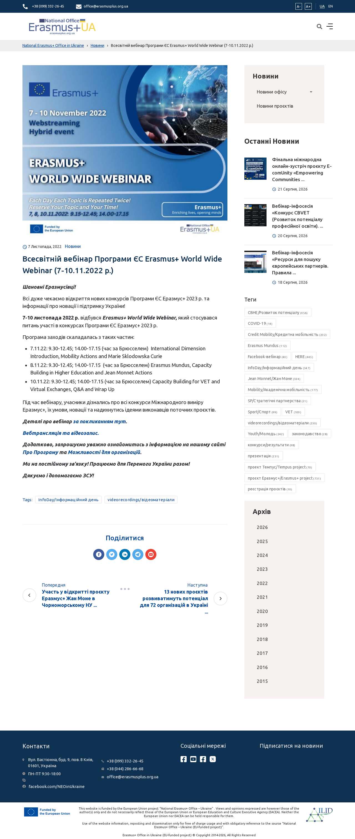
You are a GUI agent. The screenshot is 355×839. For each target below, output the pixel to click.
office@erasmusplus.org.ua (106, 6)
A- (299, 6)
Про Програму (40, 452)
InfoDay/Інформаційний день (68, 499)
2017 (262, 653)
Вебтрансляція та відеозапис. (60, 433)
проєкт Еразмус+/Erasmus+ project (284, 478)
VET (293, 412)
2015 (262, 681)
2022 (262, 583)
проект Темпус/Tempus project (280, 467)
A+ (308, 6)
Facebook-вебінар (267, 356)
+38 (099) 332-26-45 (48, 6)
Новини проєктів (275, 105)
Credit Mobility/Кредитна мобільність (287, 334)
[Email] (150, 554)
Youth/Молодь (266, 434)
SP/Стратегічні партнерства (277, 401)
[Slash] (125, 589)
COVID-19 (260, 323)
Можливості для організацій (104, 452)
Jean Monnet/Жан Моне (274, 378)
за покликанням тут (99, 421)
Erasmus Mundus (267, 345)
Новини (73, 246)
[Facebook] (98, 554)
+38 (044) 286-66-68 (125, 768)
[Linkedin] (124, 554)
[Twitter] (111, 554)
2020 (262, 611)
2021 (262, 597)
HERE (304, 356)
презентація (263, 456)
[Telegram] (137, 554)
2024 (262, 555)
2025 (262, 541)
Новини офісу (271, 91)
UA (322, 6)
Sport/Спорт (263, 412)
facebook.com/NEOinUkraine (57, 786)
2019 (262, 625)
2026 (262, 527)
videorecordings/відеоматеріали (141, 499)
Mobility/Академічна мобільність (283, 389)
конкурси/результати (271, 445)
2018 (262, 639)
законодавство (310, 434)
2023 (262, 569)
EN (330, 6)
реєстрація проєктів (270, 489)
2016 (262, 667)
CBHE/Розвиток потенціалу (278, 312)
